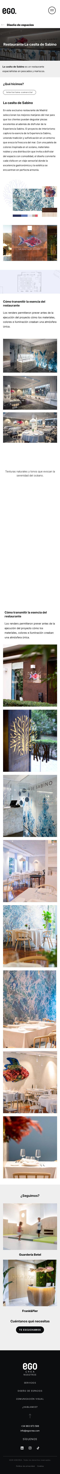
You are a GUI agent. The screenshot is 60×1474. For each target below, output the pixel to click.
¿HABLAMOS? (30, 1407)
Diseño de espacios (20, 25)
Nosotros (30, 1374)
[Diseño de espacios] (2, 25)
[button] (52, 11)
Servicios (30, 1383)
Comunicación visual (30, 1399)
